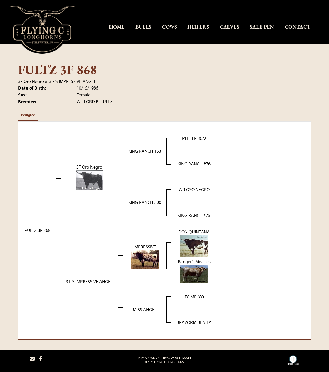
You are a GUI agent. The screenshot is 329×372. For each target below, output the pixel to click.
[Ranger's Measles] (194, 274)
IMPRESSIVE (144, 247)
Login (186, 357)
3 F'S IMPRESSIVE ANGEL (72, 81)
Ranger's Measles (194, 262)
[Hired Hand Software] (293, 361)
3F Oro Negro (31, 81)
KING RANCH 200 (144, 202)
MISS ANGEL (145, 309)
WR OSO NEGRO (194, 189)
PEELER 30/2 (194, 138)
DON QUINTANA (194, 232)
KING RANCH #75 (194, 215)
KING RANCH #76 (194, 164)
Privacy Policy (148, 357)
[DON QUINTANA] (194, 246)
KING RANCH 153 (144, 151)
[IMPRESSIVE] (145, 259)
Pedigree (28, 115)
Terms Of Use (170, 357)
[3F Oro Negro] (89, 179)
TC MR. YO (194, 297)
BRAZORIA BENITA (194, 322)
